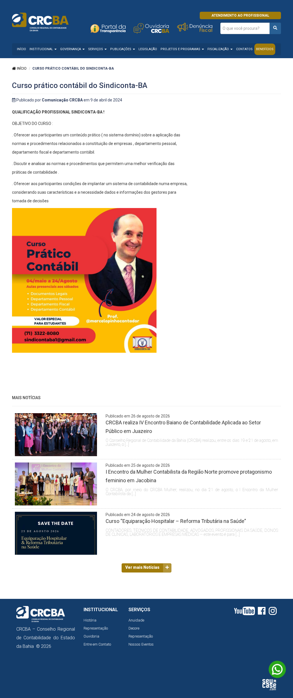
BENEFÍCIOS (265, 49)
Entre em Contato (97, 644)
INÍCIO (21, 49)
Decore (133, 628)
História (90, 620)
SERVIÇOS (96, 49)
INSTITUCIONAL (41, 49)
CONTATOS (244, 49)
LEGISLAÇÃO (147, 49)
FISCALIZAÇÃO (218, 49)
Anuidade (136, 620)
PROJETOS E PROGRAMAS (181, 49)
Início (21, 68)
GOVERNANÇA (71, 49)
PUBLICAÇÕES (121, 49)
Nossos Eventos (141, 644)
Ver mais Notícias (142, 567)
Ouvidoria (91, 636)
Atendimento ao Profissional (240, 15)
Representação (96, 628)
